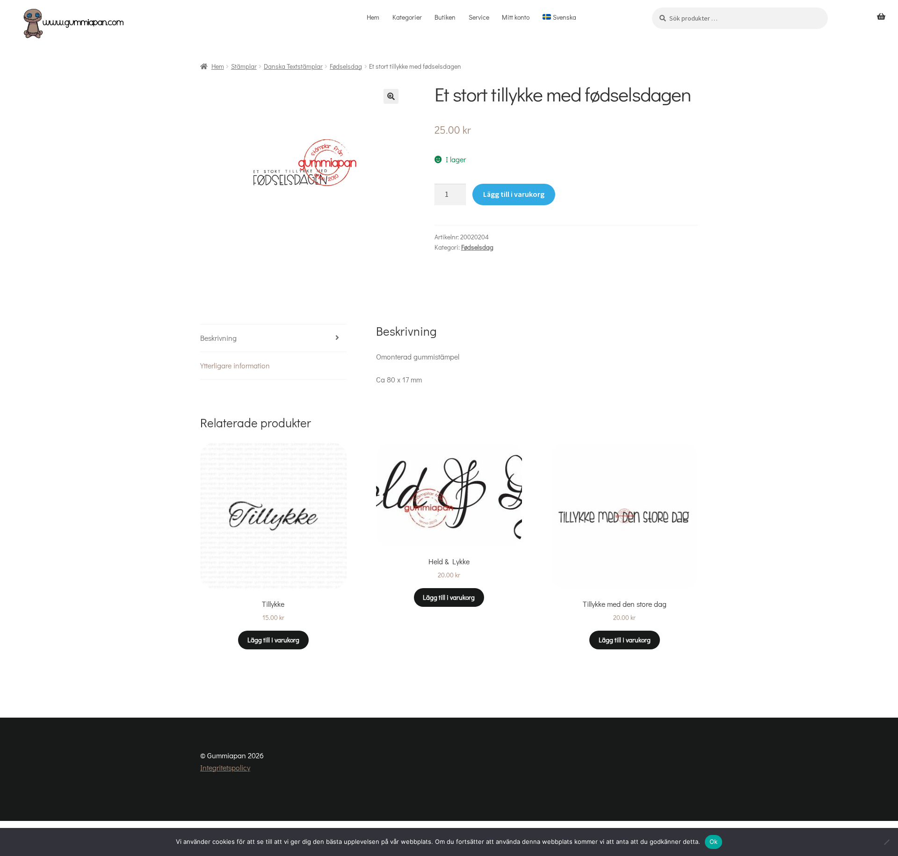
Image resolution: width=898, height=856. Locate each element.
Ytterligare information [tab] (235, 365)
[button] (391, 96)
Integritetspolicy (225, 767)
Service (479, 17)
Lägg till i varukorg (513, 194)
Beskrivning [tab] (218, 338)
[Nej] (886, 842)
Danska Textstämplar (293, 66)
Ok (714, 841)
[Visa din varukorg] (881, 17)
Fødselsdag (346, 66)
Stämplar (244, 66)
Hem (373, 17)
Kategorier (407, 17)
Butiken (445, 17)
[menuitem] (559, 17)
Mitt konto (515, 17)
